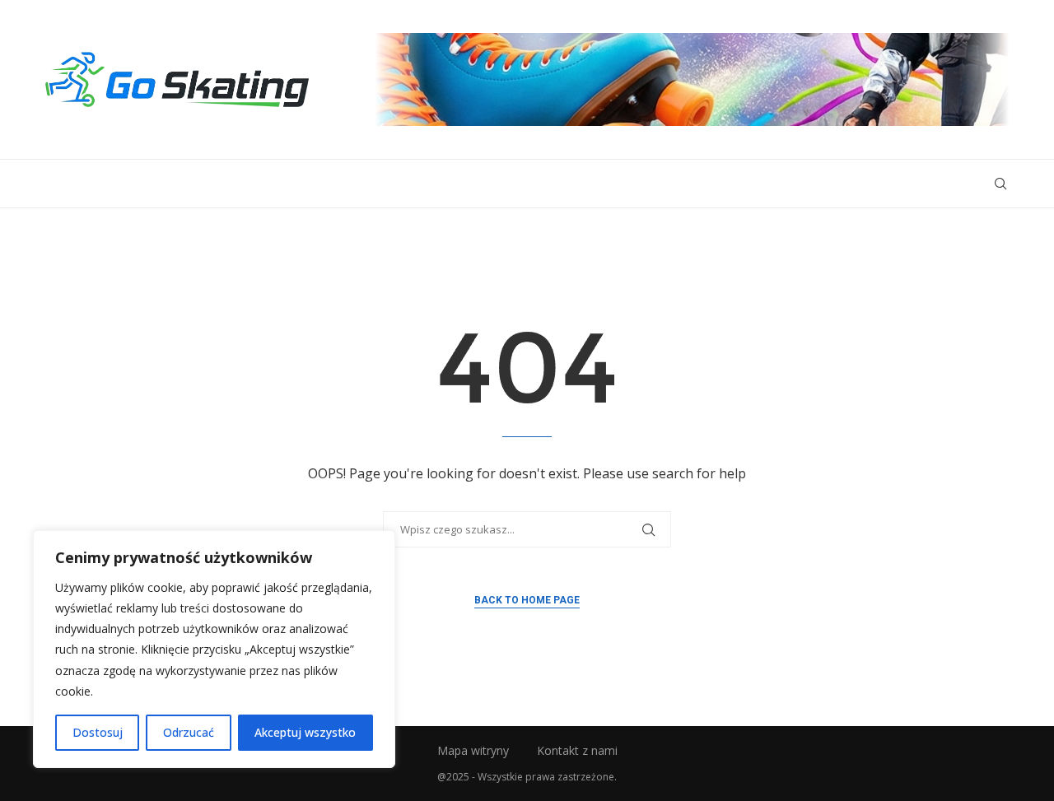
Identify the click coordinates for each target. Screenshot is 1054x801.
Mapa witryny (473, 750)
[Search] (1000, 183)
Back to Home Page (527, 600)
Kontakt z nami (577, 750)
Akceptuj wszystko (305, 732)
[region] (214, 649)
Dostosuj (97, 732)
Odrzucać (188, 732)
